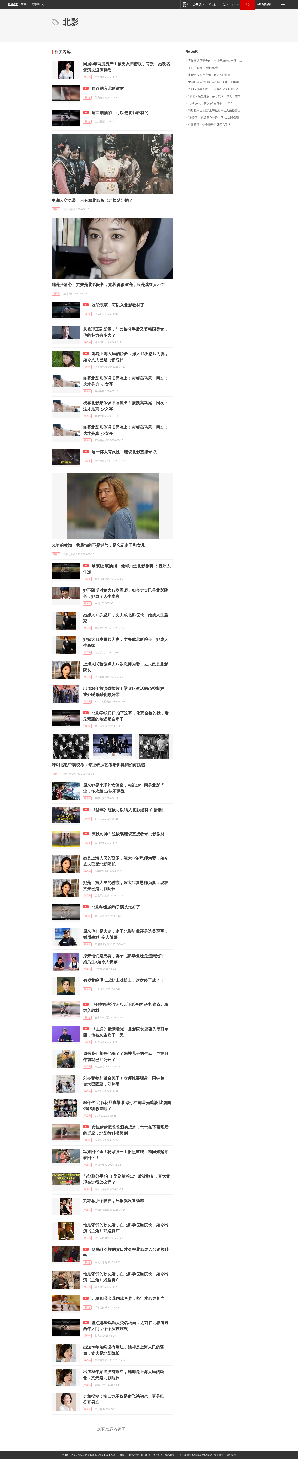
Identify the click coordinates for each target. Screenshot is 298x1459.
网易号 (87, 77)
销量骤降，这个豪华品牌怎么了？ (209, 124)
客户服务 (158, 1455)
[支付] (225, 4)
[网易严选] (213, 4)
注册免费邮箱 (264, 4)
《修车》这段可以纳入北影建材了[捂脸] (127, 809)
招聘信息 (146, 1455)
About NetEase (106, 1455)
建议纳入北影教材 (108, 88)
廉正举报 (219, 1455)
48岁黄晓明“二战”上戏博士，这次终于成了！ (123, 980)
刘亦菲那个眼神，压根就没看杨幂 (113, 1200)
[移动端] (185, 4)
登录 (247, 4)
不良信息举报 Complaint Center (194, 1455)
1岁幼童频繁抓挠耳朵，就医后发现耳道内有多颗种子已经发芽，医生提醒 (217, 96)
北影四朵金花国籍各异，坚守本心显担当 (128, 1298)
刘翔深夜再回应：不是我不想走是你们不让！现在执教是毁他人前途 (217, 89)
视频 (87, 97)
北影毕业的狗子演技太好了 (116, 907)
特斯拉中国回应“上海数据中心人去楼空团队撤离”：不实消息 (217, 110)
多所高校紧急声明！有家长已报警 (209, 74)
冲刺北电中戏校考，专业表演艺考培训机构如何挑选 (98, 764)
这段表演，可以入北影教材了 (118, 305)
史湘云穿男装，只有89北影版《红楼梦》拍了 (92, 200)
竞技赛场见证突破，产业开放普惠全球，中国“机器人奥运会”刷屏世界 (217, 60)
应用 (23, 4)
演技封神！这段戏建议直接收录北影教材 (128, 834)
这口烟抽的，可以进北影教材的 (120, 112)
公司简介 (122, 1455)
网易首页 (13, 4)
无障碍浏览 (38, 4)
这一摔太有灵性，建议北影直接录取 (124, 452)
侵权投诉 (231, 1455)
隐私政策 (170, 1455)
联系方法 (134, 1455)
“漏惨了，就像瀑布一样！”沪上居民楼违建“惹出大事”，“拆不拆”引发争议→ (217, 117)
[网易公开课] (198, 4)
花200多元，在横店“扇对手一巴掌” (210, 103)
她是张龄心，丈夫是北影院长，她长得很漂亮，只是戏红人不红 (108, 284)
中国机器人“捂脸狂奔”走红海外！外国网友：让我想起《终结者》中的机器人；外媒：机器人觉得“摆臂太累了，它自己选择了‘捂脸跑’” (217, 82)
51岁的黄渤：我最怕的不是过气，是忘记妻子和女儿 (98, 545)
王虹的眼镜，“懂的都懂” (203, 67)
